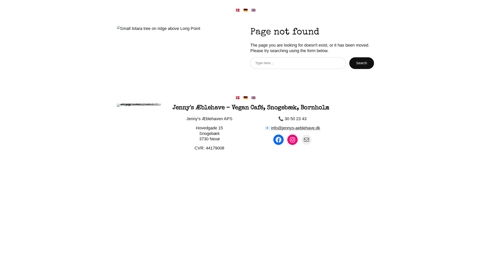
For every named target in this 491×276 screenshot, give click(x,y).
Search (361, 63)
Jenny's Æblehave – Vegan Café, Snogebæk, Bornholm (251, 108)
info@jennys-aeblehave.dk (295, 128)
